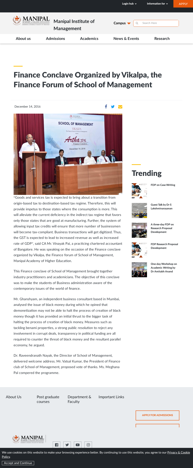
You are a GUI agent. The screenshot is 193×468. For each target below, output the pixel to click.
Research (162, 39)
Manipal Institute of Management (22, 10)
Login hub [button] (128, 3)
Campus (120, 23)
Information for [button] (156, 3)
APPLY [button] (186, 5)
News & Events (126, 39)
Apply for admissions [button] (160, 417)
